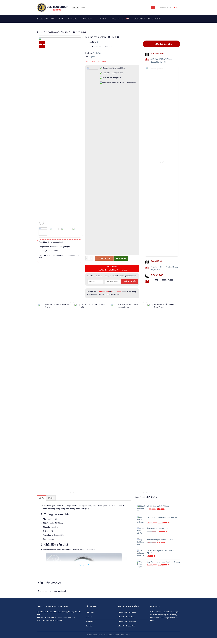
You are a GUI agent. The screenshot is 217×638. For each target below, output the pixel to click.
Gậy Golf (88, 19)
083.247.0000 (56, 618)
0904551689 (104, 292)
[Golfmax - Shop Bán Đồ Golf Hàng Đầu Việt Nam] (52, 7)
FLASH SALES (139, 19)
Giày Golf (73, 19)
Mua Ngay (121, 258)
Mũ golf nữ (92, 57)
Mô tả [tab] (41, 498)
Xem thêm (83, 565)
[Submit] (153, 8)
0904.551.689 (69, 618)
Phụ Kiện (102, 19)
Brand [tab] (51, 498)
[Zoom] (41, 223)
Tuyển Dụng (154, 19)
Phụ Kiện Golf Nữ (68, 32)
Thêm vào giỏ (104, 258)
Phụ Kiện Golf (53, 32)
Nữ (52, 19)
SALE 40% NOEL (119, 19)
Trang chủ (42, 19)
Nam (61, 19)
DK (98, 42)
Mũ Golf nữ (81, 32)
